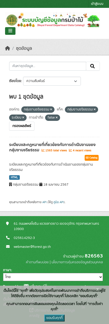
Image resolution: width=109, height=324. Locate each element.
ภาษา (7, 270)
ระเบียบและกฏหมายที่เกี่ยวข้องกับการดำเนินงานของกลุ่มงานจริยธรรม (52, 147)
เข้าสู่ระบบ (97, 4)
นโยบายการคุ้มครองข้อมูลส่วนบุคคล (77, 262)
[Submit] (93, 66)
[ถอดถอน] (51, 110)
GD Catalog (92, 157)
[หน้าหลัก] (7, 48)
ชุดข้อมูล (24, 48)
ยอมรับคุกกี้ (54, 317)
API (44, 202)
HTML (14, 177)
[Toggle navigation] (10, 31)
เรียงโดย (15, 81)
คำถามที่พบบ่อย (37, 262)
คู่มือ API (58, 202)
